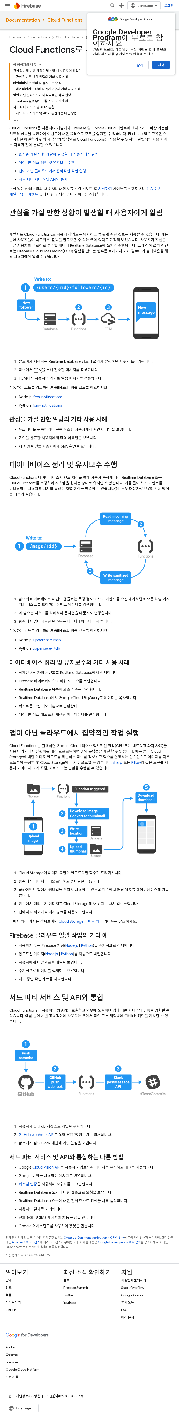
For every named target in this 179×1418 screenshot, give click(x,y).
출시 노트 (127, 1302)
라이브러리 (13, 1302)
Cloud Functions (65, 20)
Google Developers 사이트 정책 (119, 1242)
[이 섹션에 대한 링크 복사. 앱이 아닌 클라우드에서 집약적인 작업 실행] (143, 734)
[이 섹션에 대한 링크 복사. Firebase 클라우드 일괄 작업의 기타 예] (112, 936)
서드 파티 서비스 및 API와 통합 (43, 179)
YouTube (69, 1302)
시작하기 (105, 189)
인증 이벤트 (155, 189)
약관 (9, 1396)
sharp (117, 762)
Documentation (23, 20)
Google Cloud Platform (22, 1369)
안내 (9, 1280)
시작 (161, 65)
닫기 (140, 65)
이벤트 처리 (81, 921)
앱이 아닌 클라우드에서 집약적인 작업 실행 (52, 171)
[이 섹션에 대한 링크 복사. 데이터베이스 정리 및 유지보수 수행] (122, 465)
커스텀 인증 (28, 1184)
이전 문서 (127, 1317)
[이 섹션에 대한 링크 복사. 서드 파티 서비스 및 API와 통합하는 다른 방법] (128, 1157)
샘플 (9, 1295)
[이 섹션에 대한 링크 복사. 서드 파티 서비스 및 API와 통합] (108, 998)
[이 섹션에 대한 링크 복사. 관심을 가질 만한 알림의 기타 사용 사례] (112, 420)
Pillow (136, 762)
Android (12, 1347)
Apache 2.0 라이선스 (26, 1242)
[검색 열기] (112, 5)
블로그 (67, 1280)
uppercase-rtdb (47, 640)
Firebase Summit (75, 1287)
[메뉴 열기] (7, 5)
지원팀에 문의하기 (133, 1280)
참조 (9, 1287)
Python (87, 945)
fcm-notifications (48, 397)
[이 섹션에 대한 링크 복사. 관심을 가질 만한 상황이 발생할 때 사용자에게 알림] (14, 222)
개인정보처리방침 (28, 1396)
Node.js (71, 945)
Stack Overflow (132, 1287)
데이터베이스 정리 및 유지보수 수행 (47, 162)
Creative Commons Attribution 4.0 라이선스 (94, 1238)
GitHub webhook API (36, 1134)
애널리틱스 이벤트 (23, 194)
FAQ (124, 1310)
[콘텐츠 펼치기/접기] (40, 64)
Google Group (132, 1295)
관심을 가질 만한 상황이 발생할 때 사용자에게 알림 (59, 154)
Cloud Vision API (46, 1167)
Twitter (68, 1295)
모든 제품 (12, 1377)
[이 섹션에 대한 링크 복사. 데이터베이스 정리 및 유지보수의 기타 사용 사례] (134, 663)
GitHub (11, 1310)
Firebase (15, 37)
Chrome (12, 1355)
